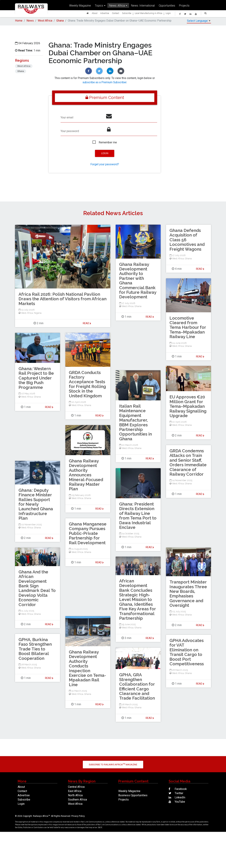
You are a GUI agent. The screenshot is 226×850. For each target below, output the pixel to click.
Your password (70, 131)
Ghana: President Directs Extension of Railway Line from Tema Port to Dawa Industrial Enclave (137, 515)
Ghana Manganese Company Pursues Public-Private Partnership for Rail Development (87, 533)
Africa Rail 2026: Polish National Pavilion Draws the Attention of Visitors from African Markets (62, 299)
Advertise (104, 13)
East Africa (74, 791)
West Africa (45, 20)
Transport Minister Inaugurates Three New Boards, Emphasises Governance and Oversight (188, 593)
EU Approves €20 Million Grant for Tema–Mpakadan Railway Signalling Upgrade (188, 406)
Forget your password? (104, 164)
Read (149, 316)
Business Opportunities (132, 795)
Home (18, 20)
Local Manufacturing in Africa (148, 13)
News (30, 20)
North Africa (75, 795)
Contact (115, 13)
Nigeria (37, 313)
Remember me (108, 142)
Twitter (178, 793)
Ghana (60, 20)
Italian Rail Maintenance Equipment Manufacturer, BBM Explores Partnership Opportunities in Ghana (135, 422)
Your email (67, 117)
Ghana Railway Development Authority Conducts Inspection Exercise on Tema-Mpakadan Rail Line (87, 668)
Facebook (180, 789)
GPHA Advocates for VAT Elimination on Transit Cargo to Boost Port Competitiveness (187, 652)
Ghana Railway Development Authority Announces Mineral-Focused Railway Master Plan (86, 474)
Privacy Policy (78, 816)
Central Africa (76, 786)
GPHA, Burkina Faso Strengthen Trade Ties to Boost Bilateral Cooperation (35, 649)
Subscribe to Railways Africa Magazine (113, 764)
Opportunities (167, 5)
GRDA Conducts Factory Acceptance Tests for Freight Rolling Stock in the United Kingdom (87, 384)
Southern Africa (77, 799)
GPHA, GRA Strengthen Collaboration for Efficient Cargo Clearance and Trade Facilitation (137, 686)
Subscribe (126, 13)
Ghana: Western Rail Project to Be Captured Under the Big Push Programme (36, 378)
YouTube (179, 801)
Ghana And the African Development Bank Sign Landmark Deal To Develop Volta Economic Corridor (37, 588)
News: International (143, 5)
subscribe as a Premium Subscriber (104, 82)
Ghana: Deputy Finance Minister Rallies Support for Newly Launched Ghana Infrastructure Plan (36, 504)
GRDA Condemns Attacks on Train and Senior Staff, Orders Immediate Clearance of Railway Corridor (188, 462)
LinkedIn (179, 797)
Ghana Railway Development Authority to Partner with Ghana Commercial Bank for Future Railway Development (137, 281)
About (94, 13)
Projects (184, 5)
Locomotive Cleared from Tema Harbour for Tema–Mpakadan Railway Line (188, 327)
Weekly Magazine (80, 5)
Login (168, 13)
